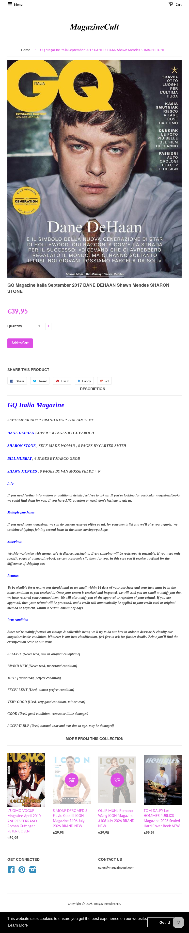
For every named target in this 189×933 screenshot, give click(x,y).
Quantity (14, 326)
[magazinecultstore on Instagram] (33, 871)
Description (92, 388)
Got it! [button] (164, 922)
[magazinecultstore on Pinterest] (22, 871)
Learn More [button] (18, 925)
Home (25, 50)
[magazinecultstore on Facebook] (11, 871)
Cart (178, 5)
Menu (18, 5)
